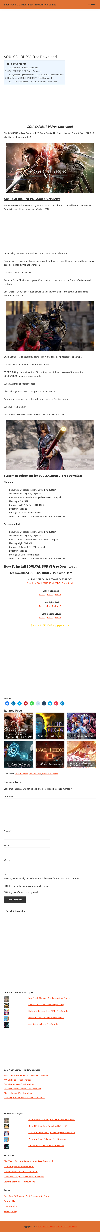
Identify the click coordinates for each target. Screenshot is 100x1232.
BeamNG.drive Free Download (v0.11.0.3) (46, 1004)
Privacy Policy (10, 1211)
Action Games (35, 773)
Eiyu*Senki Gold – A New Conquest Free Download (26, 1075)
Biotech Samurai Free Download (18, 1093)
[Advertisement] (52, 35)
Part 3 (58, 594)
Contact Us (9, 1201)
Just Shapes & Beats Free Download (44, 1024)
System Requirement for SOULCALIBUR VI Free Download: (38, 74)
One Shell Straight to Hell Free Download (22, 1088)
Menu (93, 4)
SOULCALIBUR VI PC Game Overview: (24, 71)
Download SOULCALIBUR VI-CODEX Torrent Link (50, 583)
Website (8, 860)
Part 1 (42, 594)
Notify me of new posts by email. (22, 892)
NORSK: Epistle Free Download (17, 1079)
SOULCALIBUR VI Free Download (22, 67)
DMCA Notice (10, 1206)
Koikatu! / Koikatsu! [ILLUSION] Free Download (49, 1011)
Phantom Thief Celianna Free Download (46, 1017)
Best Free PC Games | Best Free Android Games (30, 4)
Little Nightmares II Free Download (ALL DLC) (24, 1097)
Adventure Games (50, 773)
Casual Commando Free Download (19, 1084)
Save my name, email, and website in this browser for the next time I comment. (42, 878)
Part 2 (50, 594)
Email (7, 845)
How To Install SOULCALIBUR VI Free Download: (29, 78)
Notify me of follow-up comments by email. (27, 886)
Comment (9, 796)
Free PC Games (21, 773)
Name (7, 830)
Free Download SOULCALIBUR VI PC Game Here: (34, 81)
